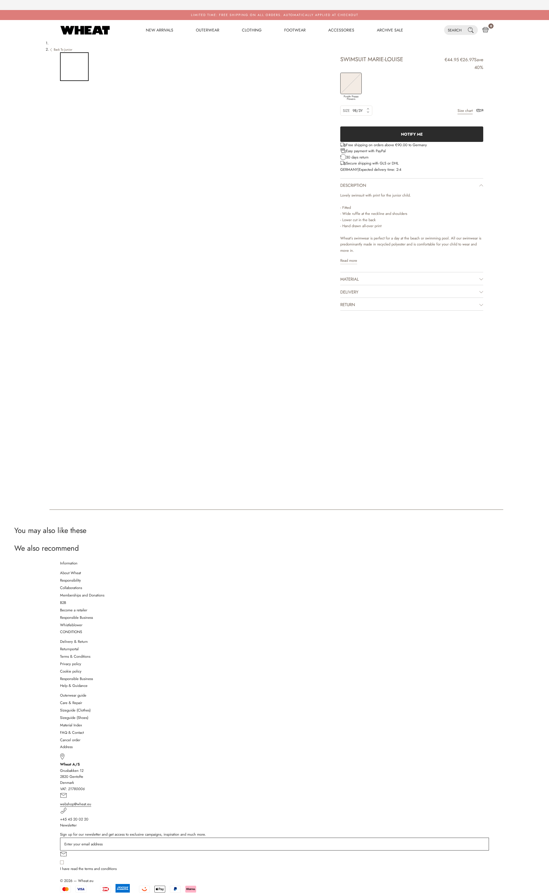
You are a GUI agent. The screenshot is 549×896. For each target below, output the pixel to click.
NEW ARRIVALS (159, 30)
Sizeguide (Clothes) (75, 710)
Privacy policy (70, 664)
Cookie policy (70, 671)
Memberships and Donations (82, 595)
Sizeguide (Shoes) (74, 717)
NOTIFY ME (412, 134)
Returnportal (69, 649)
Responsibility (70, 580)
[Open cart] (485, 30)
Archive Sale (390, 30)
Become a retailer (73, 610)
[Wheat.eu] (85, 30)
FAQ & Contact (72, 732)
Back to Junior (63, 49)
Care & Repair (71, 702)
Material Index (71, 725)
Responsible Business (76, 617)
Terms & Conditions (75, 656)
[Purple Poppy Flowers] (351, 83)
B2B (63, 602)
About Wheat (70, 573)
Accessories (341, 30)
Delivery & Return (74, 641)
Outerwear (207, 30)
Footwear (295, 30)
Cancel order (70, 740)
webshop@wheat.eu (75, 804)
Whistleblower (71, 625)
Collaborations (71, 587)
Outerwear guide (73, 695)
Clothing (252, 30)
